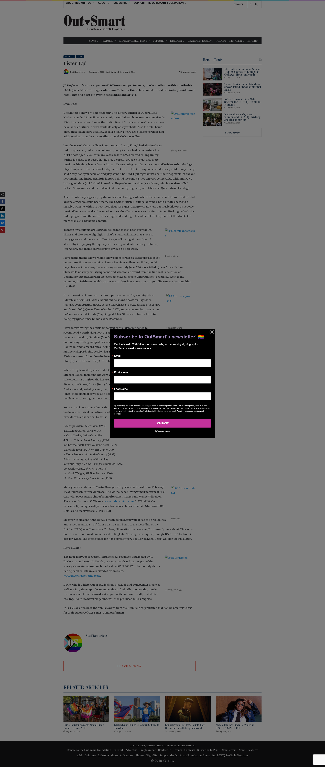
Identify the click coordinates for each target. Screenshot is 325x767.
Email (117, 355)
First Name (121, 372)
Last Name (121, 389)
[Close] (212, 332)
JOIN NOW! (162, 423)
